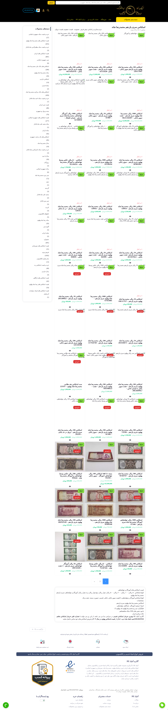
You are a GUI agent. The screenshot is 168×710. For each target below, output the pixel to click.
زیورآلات (46, 162)
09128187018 (28, 10)
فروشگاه (103, 19)
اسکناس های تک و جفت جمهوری (39, 137)
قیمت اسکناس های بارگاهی (41, 278)
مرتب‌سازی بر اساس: (95, 29)
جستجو (51, 2)
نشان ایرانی (45, 233)
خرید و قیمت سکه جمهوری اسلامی (39, 34)
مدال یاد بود (45, 156)
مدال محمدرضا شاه (43, 143)
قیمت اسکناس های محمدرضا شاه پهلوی (37, 40)
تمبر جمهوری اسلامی (43, 60)
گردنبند (47, 188)
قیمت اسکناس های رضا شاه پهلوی (39, 284)
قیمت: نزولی (59, 29)
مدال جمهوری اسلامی (42, 169)
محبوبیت (76, 29)
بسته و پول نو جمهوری (42, 111)
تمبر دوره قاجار (44, 201)
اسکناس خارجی (44, 79)
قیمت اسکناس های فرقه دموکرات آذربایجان (39, 292)
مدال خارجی (45, 271)
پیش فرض (83, 29)
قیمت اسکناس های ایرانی (41, 53)
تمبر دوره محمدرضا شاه (42, 175)
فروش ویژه (45, 252)
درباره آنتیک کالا (80, 19)
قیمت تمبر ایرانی (44, 105)
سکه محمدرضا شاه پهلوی (41, 73)
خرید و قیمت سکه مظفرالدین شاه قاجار (37, 47)
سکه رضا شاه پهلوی (43, 220)
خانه (109, 19)
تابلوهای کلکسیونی (43, 214)
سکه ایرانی (45, 130)
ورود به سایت (107, 703)
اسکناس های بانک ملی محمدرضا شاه (38, 66)
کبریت (47, 207)
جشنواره (46, 239)
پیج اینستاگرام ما (42, 696)
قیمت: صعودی (68, 29)
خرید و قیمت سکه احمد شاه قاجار (39, 98)
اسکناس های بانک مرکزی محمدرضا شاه (37, 92)
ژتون (47, 182)
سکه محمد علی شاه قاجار (41, 124)
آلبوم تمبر (46, 226)
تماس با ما (70, 19)
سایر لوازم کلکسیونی (43, 258)
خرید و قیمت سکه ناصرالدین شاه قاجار (37, 149)
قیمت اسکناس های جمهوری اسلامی (38, 117)
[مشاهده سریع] (130, 77)
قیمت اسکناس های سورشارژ (40, 246)
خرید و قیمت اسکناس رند (41, 265)
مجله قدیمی (45, 85)
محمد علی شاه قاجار (43, 194)
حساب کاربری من (93, 19)
